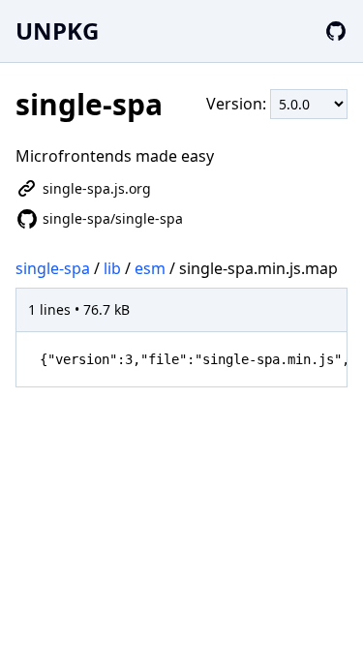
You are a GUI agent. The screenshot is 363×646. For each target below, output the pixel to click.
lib (112, 268)
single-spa (52, 268)
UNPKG (57, 30)
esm (150, 268)
